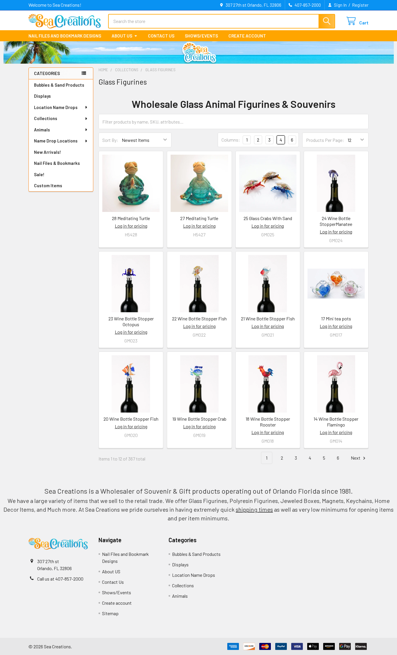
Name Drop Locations (56, 140)
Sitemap (110, 613)
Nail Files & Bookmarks (57, 163)
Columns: (230, 139)
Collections (45, 118)
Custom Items (48, 185)
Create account (247, 35)
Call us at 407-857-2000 (60, 578)
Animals (42, 129)
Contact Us (161, 35)
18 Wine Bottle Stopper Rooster (268, 421)
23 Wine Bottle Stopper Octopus (131, 321)
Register (360, 5)
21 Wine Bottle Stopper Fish (268, 318)
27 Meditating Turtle (199, 218)
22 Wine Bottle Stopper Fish (199, 318)
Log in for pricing (131, 226)
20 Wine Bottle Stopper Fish (130, 419)
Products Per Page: (325, 140)
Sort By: (110, 140)
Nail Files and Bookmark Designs (64, 35)
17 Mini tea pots (336, 318)
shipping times (254, 509)
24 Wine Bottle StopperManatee (336, 221)
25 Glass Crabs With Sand (268, 218)
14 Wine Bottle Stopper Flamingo (336, 421)
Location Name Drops (56, 107)
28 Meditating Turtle (131, 218)
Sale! (39, 174)
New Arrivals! (47, 152)
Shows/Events (201, 35)
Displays (42, 96)
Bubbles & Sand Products (59, 85)
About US (122, 35)
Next (356, 458)
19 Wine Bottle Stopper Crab (199, 419)
